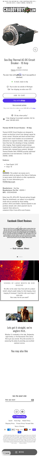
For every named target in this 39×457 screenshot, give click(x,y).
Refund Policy (26, 421)
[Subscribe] (32, 400)
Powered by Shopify (23, 443)
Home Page (17, 421)
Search (10, 421)
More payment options (19, 105)
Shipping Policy (10, 423)
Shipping (13, 70)
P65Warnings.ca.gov (9, 181)
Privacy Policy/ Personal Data (25, 423)
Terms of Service (19, 426)
